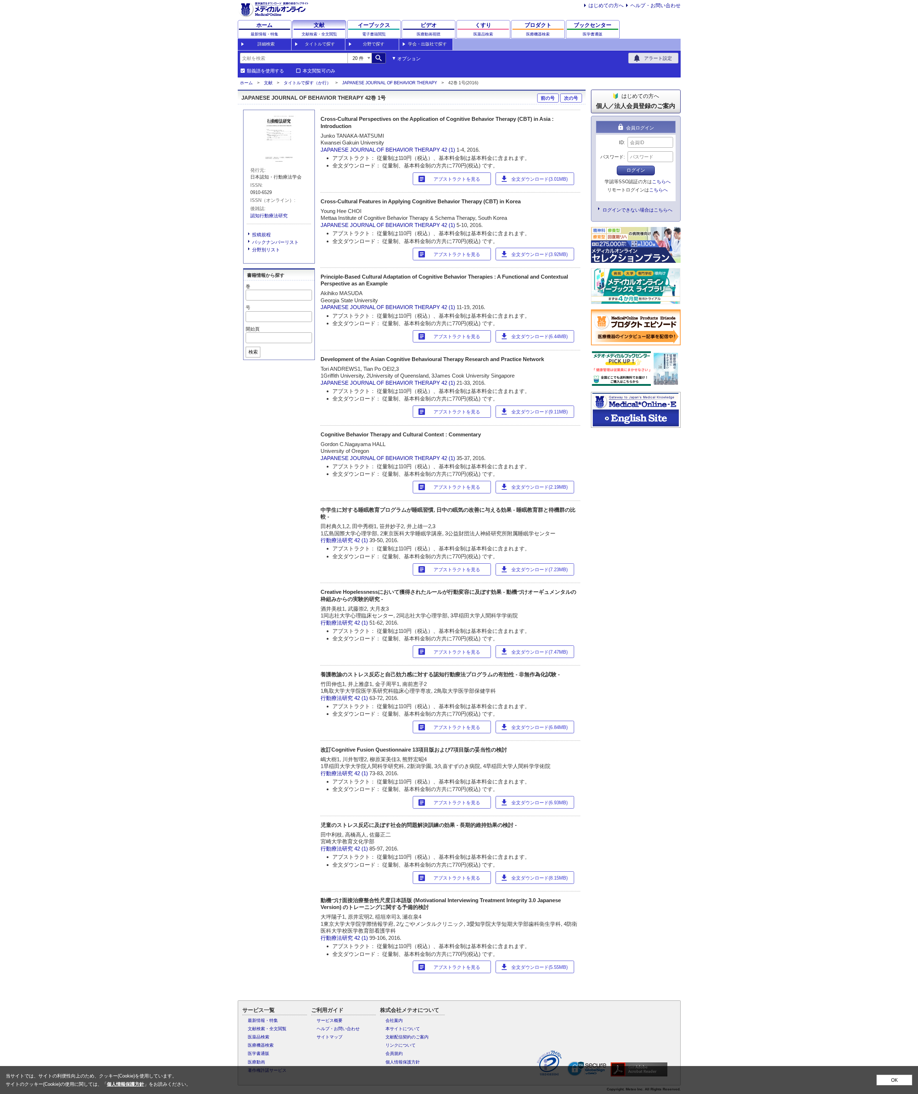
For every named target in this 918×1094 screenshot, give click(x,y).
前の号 (548, 98)
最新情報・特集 (263, 1020)
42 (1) (448, 150)
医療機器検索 (261, 1045)
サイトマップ (329, 1036)
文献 (268, 82)
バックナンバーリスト (275, 242)
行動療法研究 (337, 540)
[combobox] (293, 58)
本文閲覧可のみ (319, 71)
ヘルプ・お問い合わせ (655, 5)
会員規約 (394, 1053)
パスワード (612, 157)
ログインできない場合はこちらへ (637, 210)
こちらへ (661, 181)
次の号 (571, 98)
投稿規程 (261, 234)
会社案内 (394, 1020)
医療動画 (256, 1062)
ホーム (246, 82)
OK (894, 1080)
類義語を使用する (265, 71)
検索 (253, 352)
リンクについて (400, 1045)
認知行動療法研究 (269, 215)
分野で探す (373, 44)
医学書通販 (258, 1053)
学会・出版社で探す (427, 44)
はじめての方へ (606, 5)
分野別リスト (266, 249)
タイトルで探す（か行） (307, 82)
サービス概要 (329, 1020)
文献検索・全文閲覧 (267, 1028)
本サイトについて (402, 1028)
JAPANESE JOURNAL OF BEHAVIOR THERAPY (389, 82)
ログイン (635, 170)
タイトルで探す (320, 44)
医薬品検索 (258, 1036)
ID (621, 142)
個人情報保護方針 (402, 1062)
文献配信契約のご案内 (407, 1036)
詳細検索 (266, 44)
